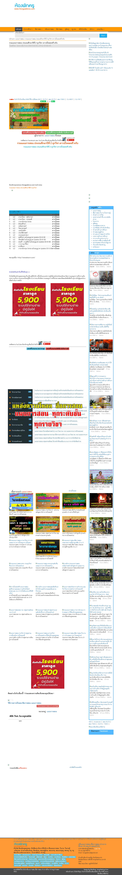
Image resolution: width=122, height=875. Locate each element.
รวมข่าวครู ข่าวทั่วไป (37, 855)
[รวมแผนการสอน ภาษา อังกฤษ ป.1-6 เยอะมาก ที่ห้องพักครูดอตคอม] (74, 611)
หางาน (66, 863)
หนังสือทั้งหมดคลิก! (76, 767)
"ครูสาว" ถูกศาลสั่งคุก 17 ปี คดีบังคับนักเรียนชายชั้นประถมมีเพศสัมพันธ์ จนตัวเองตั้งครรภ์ (101, 560)
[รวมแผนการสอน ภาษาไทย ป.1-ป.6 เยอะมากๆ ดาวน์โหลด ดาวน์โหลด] (21, 541)
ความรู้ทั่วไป (55, 863)
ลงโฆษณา (96, 247)
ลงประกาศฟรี (30, 841)
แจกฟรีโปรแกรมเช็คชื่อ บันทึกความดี (60, 133)
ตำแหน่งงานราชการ (47, 839)
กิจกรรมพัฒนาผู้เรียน (19, 863)
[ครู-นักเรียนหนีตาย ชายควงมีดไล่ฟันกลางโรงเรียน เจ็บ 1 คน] (101, 674)
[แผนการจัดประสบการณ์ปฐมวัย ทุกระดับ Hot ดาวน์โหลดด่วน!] (74, 524)
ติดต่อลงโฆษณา (58, 865)
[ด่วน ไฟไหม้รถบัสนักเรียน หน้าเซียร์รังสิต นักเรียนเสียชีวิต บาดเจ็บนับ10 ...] (101, 345)
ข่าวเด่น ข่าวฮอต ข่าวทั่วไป (101, 234)
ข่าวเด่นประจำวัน (19, 841)
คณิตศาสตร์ (39, 857)
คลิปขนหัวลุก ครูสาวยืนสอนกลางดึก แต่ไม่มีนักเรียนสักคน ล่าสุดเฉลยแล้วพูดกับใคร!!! (101, 666)
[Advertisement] (73, 14)
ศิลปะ (45, 857)
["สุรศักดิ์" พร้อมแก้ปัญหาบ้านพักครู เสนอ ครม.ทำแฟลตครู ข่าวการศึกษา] (101, 439)
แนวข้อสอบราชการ (99, 226)
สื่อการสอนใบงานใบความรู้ (21, 859)
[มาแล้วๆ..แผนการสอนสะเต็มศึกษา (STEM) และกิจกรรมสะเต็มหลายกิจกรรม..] (48, 589)
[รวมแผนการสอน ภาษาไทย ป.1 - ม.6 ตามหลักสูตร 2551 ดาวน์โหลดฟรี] (48, 501)
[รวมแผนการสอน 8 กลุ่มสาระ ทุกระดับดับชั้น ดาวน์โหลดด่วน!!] (48, 611)
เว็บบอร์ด (31, 865)
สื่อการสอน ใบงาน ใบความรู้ (101, 213)
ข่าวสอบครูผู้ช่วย (98, 232)
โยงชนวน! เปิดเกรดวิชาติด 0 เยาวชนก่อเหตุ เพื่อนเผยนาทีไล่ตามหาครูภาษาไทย (101, 288)
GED (39, 99)
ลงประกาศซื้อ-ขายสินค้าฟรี (101, 241)
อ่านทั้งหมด (73, 491)
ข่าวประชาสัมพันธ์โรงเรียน (20, 857)
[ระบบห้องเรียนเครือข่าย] (101, 727)
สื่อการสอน (59, 29)
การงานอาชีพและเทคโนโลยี (47, 861)
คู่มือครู (67, 29)
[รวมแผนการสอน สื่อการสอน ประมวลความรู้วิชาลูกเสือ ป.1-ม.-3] (74, 541)
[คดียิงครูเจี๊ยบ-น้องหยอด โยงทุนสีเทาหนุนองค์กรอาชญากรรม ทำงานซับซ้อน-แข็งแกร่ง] (101, 704)
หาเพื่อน (61, 863)
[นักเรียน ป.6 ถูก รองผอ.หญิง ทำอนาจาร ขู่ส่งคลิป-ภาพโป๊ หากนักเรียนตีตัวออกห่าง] (101, 575)
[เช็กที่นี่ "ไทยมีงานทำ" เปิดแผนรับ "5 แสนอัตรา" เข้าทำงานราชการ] (101, 69)
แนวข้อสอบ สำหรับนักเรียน (101, 228)
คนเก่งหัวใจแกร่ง (30, 863)
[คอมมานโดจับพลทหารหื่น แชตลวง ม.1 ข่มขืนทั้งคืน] (101, 525)
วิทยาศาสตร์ (32, 857)
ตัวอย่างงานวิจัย (98, 215)
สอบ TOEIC (61, 99)
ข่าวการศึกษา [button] (28, 29)
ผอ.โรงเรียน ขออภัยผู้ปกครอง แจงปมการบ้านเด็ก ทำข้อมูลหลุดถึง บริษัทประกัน (100, 695)
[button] (55, 217)
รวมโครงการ (95, 839)
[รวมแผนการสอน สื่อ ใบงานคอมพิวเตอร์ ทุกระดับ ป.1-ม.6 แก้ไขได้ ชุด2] (74, 501)
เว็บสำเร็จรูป (77, 872)
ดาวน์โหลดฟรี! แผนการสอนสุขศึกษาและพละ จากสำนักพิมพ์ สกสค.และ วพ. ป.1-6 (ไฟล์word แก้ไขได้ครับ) (20, 597)
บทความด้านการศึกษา (100, 236)
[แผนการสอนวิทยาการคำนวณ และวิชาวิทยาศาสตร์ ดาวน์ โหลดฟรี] (74, 588)
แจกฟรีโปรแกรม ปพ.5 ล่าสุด (35, 349)
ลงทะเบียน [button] (100, 29)
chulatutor (97, 722)
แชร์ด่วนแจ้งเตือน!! (45, 863)
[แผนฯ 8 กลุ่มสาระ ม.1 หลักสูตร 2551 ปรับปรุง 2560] (21, 525)
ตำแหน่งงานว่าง (26, 855)
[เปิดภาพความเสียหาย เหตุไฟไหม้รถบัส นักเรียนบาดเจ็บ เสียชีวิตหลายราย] (101, 327)
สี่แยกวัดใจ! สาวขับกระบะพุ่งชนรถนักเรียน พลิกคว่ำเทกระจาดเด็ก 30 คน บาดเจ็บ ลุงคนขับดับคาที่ (101, 648)
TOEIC (106, 724)
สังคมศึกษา (64, 857)
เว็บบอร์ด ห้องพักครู (99, 245)
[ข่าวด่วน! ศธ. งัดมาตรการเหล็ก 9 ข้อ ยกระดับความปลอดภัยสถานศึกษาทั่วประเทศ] (101, 258)
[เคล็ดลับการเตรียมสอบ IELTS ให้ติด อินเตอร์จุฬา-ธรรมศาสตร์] (101, 364)
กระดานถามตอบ (60, 839)
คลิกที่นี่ (90, 859)
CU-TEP (78, 99)
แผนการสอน (20, 39)
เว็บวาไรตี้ (101, 872)
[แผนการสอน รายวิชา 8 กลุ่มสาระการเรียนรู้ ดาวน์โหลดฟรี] (21, 634)
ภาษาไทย (50, 857)
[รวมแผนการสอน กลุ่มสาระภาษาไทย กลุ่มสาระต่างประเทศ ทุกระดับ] (48, 524)
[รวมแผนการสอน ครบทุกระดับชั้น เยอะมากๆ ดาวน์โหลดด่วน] (48, 565)
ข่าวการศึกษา (18, 839)
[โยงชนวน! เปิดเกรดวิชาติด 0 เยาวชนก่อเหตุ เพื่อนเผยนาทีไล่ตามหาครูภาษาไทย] (101, 278)
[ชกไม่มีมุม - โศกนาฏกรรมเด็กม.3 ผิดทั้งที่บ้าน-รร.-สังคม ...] (101, 296)
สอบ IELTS (52, 99)
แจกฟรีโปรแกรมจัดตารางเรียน (33, 133)
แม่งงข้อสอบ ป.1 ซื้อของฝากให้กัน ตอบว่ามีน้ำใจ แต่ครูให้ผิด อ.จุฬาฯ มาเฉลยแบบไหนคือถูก (100, 461)
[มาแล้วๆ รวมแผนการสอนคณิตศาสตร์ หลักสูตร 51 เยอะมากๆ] (74, 565)
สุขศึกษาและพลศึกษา (61, 861)
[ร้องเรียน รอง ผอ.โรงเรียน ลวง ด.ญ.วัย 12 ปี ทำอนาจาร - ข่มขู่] (101, 593)
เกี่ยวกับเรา (37, 865)
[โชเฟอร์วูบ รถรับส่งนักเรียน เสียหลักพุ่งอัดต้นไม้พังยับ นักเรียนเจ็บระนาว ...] (101, 311)
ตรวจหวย (24, 865)
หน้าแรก (18, 29)
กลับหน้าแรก (69, 872)
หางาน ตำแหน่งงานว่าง (100, 238)
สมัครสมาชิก (39, 841)
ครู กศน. (74, 29)
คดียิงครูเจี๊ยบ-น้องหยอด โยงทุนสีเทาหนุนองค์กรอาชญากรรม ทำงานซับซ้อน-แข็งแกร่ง (100, 711)
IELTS (45, 99)
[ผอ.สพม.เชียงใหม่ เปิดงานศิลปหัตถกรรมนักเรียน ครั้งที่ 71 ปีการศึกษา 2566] (101, 476)
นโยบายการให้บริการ (47, 865)
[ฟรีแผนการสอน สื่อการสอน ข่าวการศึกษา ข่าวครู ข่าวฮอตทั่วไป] (25, 6)
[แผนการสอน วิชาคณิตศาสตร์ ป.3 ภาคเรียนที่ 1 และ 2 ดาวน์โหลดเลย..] (21, 502)
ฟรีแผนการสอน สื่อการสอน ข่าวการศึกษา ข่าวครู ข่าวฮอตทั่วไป (92, 845)
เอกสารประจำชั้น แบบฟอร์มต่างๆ (46, 859)
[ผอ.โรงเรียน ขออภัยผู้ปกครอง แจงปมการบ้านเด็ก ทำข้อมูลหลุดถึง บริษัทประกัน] (101, 688)
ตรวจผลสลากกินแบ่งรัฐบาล (102, 243)
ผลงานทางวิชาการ (72, 839)
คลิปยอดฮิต (46, 855)
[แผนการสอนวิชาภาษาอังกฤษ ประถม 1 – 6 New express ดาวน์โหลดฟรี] (48, 547)
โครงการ (96, 221)
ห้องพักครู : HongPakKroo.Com (99, 869)
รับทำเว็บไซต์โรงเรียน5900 (90, 872)
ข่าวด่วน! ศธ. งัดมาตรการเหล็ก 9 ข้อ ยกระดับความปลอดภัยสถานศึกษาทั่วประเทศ (101, 265)
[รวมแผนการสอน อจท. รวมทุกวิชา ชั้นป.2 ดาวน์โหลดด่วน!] (21, 565)
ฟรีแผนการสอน (49, 29)
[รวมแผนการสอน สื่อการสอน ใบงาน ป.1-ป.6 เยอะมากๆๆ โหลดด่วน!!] (74, 634)
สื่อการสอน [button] (38, 29)
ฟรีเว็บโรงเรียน (83, 29)
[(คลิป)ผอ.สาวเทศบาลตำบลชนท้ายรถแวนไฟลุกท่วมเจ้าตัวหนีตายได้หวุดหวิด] (101, 500)
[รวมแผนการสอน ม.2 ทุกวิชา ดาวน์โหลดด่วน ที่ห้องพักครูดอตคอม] (48, 634)
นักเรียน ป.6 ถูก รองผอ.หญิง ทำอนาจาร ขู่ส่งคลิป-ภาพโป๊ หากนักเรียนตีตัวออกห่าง (101, 585)
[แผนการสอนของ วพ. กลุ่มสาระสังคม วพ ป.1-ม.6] (21, 611)
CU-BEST (70, 99)
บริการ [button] (92, 29)
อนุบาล (37, 863)
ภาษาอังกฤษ (57, 857)
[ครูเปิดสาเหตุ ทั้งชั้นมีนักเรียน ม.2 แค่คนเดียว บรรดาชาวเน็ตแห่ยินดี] (101, 627)
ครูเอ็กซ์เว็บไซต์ (93, 863)
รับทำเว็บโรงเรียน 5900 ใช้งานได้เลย (26, 99)
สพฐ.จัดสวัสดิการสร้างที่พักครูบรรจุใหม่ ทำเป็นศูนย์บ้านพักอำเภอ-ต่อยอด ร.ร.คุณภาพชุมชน (101, 411)
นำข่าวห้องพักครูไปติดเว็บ (85, 849)
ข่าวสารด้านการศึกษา (100, 230)
